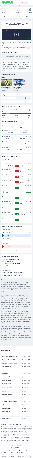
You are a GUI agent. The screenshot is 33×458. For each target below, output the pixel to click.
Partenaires (28, 450)
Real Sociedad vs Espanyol (8, 404)
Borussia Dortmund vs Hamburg (9, 401)
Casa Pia (5, 112)
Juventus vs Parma (6, 408)
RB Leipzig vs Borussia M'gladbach (10, 359)
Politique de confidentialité (20, 451)
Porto (29, 112)
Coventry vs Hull (5, 373)
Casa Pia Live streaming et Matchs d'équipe (12, 272)
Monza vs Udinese (6, 398)
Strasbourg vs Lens (6, 383)
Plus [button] (15, 250)
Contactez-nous (11, 451)
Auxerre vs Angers (6, 418)
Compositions (18, 16)
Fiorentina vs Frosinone (7, 394)
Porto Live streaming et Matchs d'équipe (12, 275)
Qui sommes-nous (5, 451)
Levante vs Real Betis (6, 380)
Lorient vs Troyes (6, 415)
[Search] (19, 2)
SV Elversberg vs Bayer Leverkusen (10, 356)
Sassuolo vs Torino (6, 391)
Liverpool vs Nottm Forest (8, 352)
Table (27, 16)
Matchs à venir (5, 350)
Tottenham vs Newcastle (7, 387)
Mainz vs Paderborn (6, 366)
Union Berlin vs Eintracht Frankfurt (9, 363)
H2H (24, 16)
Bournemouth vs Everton (7, 376)
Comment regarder (8, 16)
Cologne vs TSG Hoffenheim (8, 370)
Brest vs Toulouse (6, 411)
